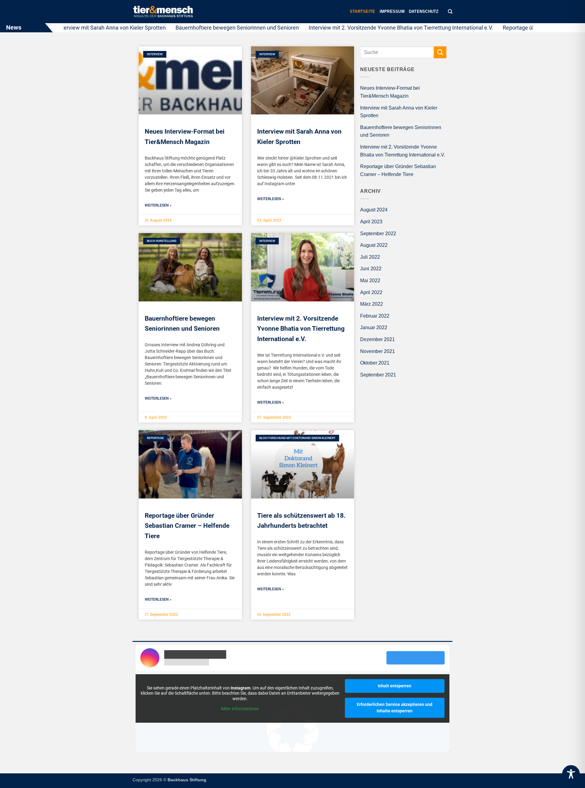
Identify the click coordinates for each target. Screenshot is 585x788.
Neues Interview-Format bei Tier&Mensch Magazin (390, 92)
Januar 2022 (373, 327)
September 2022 (378, 233)
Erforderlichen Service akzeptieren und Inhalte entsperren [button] (394, 707)
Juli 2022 (370, 257)
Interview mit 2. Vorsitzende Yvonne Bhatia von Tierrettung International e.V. (379, 27)
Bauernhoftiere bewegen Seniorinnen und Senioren (215, 27)
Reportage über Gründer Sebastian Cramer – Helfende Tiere (187, 526)
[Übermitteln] (440, 52)
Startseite (362, 11)
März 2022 (371, 304)
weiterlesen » (158, 205)
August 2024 (374, 209)
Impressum (392, 11)
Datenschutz (424, 11)
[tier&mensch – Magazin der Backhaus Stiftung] (163, 11)
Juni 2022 (370, 268)
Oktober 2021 (374, 362)
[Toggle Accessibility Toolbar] (571, 774)
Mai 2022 (370, 280)
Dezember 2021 (377, 339)
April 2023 (371, 221)
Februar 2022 (374, 315)
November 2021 (377, 351)
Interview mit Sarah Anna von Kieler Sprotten (90, 27)
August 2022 (374, 245)
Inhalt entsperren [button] (394, 685)
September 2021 (378, 374)
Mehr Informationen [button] (240, 708)
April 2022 (371, 292)
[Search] (450, 11)
